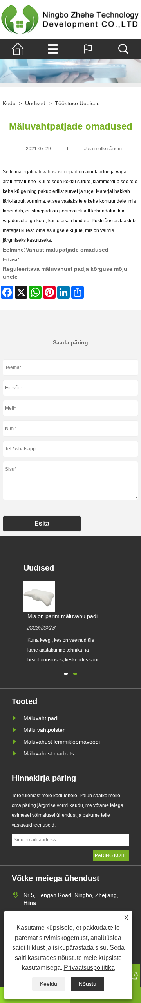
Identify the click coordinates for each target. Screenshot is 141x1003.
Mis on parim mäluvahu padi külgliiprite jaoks (62, 616)
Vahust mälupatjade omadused (67, 250)
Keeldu (48, 984)
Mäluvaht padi (41, 718)
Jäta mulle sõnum (103, 148)
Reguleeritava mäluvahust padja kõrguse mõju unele (65, 273)
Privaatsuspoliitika (89, 967)
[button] (65, 673)
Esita (41, 523)
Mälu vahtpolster (44, 730)
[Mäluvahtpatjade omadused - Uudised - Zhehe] (70, 19)
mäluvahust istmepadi (55, 172)
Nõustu (87, 984)
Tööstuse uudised (77, 103)
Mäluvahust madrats (49, 753)
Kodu (9, 103)
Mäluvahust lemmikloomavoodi (62, 741)
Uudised (35, 103)
